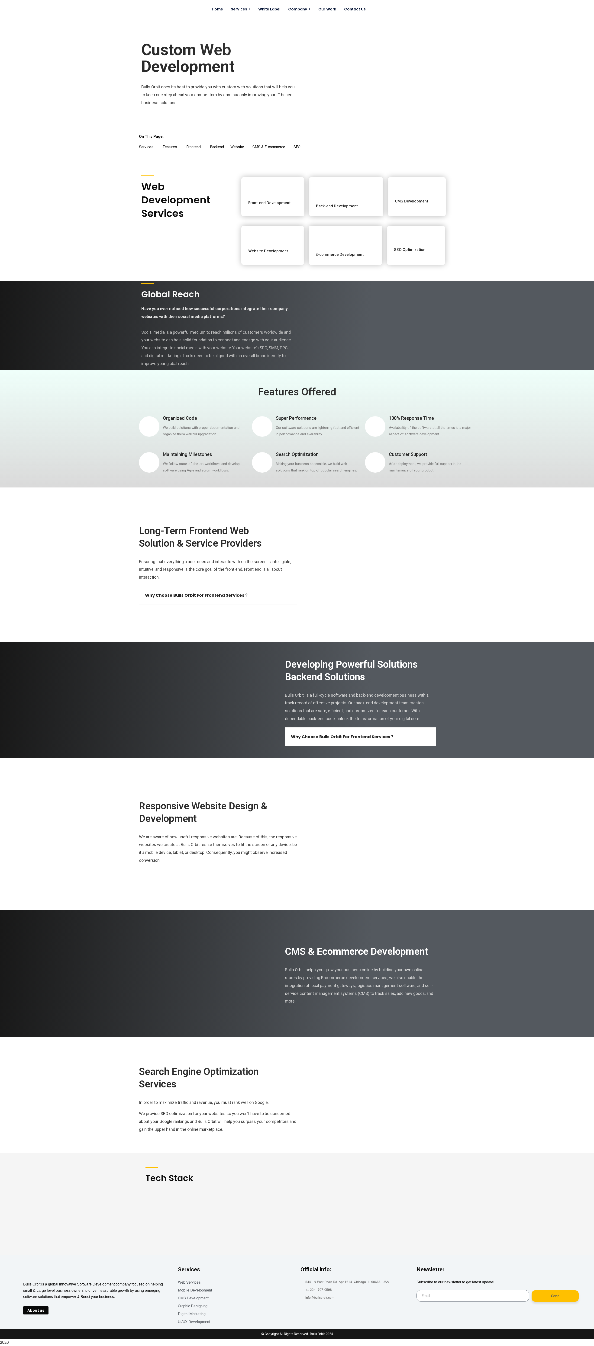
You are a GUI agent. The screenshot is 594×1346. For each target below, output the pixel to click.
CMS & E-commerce (273, 147)
